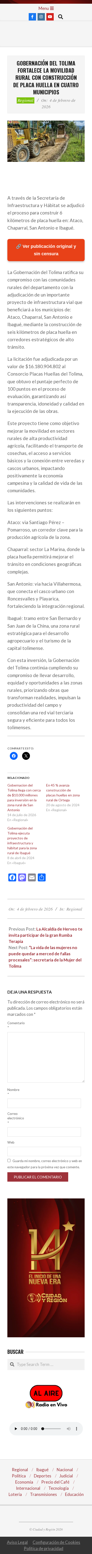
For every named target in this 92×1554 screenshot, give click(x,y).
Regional (25, 100)
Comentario (13, 1025)
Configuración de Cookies (56, 1542)
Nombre (13, 1092)
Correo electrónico (13, 1118)
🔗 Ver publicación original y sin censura (46, 250)
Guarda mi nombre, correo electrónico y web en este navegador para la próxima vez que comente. (44, 1164)
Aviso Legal (17, 1542)
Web (10, 1142)
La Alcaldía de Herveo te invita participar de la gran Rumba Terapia (45, 935)
